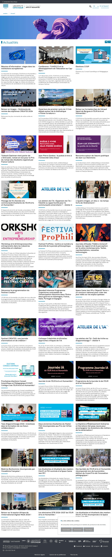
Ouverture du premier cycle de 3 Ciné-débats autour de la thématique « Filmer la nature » (55, 111)
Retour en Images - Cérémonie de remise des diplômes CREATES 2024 (17, 110)
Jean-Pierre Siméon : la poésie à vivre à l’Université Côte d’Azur (55, 156)
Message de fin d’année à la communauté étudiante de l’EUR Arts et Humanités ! (17, 202)
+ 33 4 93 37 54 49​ (10, 550)
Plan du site (74, 554)
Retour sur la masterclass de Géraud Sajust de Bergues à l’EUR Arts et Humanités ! (91, 111)
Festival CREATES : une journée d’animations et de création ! (14, 339)
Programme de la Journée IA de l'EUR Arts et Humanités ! (92, 382)
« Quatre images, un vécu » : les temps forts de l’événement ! (92, 201)
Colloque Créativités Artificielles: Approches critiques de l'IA (52, 339)
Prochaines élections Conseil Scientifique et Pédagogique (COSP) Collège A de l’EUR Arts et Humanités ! (18, 383)
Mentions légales (39, 554)
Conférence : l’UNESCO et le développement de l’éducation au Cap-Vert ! (55, 68)
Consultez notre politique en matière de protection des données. (84, 525)
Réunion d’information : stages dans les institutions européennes (18, 67)
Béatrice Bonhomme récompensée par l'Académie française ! (18, 470)
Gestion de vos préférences (57, 554)
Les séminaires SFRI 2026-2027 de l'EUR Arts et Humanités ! (55, 513)
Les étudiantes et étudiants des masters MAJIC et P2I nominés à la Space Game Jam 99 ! (55, 471)
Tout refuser (88, 529)
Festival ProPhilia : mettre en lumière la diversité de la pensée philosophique (55, 245)
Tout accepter (66, 529)
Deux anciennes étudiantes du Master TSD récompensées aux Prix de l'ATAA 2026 (54, 426)
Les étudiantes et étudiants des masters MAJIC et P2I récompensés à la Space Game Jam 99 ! (93, 514)
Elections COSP (82, 66)
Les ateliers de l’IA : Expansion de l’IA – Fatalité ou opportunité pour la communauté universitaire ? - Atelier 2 (55, 202)
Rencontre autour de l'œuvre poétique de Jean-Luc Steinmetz (92, 156)
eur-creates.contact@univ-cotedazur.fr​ (16, 548)
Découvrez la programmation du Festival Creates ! (15, 291)
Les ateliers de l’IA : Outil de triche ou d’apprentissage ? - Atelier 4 (92, 339)
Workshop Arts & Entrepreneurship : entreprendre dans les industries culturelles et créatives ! (17, 246)
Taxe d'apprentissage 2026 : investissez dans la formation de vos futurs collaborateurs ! (18, 426)
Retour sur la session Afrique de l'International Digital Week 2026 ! (16, 513)
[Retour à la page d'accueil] (26, 7)
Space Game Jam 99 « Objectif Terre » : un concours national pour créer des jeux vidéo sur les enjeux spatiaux (92, 292)
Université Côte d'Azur (10, 2)
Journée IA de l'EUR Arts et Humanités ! (55, 381)
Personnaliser (77, 529)
